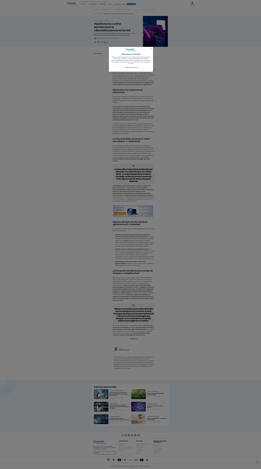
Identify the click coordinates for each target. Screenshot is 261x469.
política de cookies (120, 62)
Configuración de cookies (131, 67)
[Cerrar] (151, 48)
